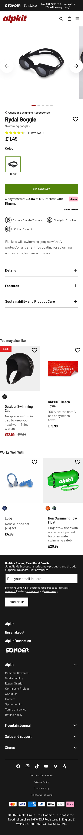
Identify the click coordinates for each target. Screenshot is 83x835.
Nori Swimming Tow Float (62, 520)
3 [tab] (43, 105)
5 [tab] (51, 105)
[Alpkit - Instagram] (27, 766)
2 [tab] (38, 105)
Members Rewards (17, 673)
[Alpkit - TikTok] (37, 766)
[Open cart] (69, 18)
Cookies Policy (50, 591)
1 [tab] (33, 105)
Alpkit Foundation (18, 641)
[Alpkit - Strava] (65, 766)
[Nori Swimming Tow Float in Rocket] (54, 508)
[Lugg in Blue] (4, 508)
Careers (10, 699)
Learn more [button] (70, 209)
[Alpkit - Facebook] (18, 766)
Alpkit (9, 624)
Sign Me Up (17, 602)
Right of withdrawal (42, 794)
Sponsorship (13, 704)
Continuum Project (17, 688)
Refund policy (13, 714)
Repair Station (14, 683)
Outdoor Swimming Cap (19, 408)
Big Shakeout (14, 632)
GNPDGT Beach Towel (59, 403)
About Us (11, 694)
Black (13, 173)
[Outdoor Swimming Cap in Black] (4, 396)
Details (10, 270)
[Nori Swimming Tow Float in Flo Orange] (48, 508)
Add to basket (41, 189)
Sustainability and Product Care (30, 301)
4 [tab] (47, 105)
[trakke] (30, 5)
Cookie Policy (41, 788)
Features (12, 285)
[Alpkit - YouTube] (46, 766)
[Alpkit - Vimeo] (55, 766)
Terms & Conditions (41, 775)
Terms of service (15, 709)
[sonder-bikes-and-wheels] (12, 5)
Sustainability (14, 678)
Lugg (8, 518)
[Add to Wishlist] (75, 119)
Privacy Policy (32, 591)
